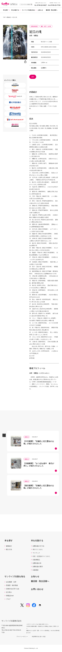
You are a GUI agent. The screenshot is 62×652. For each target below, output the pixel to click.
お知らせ (40, 10)
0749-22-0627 (40, 5)
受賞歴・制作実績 (12, 585)
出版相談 (35, 570)
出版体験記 (36, 559)
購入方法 (9, 549)
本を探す (5, 10)
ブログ (8, 599)
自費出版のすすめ (38, 546)
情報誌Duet (10, 595)
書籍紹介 (9, 546)
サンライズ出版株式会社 (11, 621)
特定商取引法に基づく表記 (39, 636)
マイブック (36, 553)
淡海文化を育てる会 (12, 589)
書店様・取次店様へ (52, 10)
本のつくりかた (38, 549)
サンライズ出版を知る (28, 10)
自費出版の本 (37, 563)
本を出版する (15, 10)
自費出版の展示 (38, 566)
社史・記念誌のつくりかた (41, 556)
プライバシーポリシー (22, 636)
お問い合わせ (37, 589)
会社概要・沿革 (11, 582)
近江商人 (9, 592)
